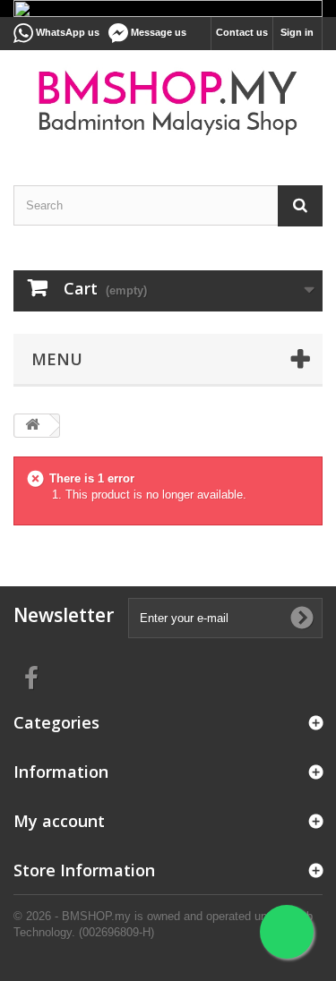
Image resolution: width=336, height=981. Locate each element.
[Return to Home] (32, 425)
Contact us (242, 32)
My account (59, 821)
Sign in (297, 32)
